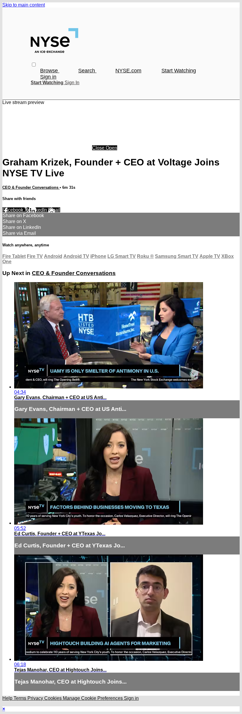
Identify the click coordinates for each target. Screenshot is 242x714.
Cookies (53, 698)
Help (8, 698)
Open (111, 147)
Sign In (72, 82)
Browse (49, 71)
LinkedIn (38, 209)
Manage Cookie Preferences (93, 698)
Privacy (35, 698)
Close (99, 147)
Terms (20, 698)
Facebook (13, 209)
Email (54, 209)
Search (87, 71)
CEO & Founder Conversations (31, 187)
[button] (34, 64)
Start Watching (178, 71)
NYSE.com (128, 71)
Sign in (48, 77)
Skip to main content (23, 4)
